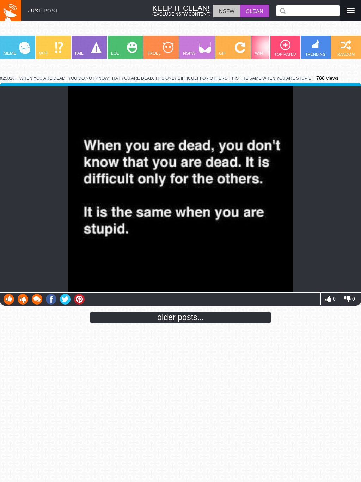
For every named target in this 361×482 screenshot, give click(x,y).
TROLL (154, 53)
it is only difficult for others (191, 78)
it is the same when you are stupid (271, 78)
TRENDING (315, 54)
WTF (43, 53)
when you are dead (42, 78)
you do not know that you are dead (110, 78)
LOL (115, 53)
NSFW (189, 53)
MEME (10, 53)
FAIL (79, 53)
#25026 (7, 78)
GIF (222, 53)
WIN (259, 53)
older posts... (180, 317)
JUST (43, 10)
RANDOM (346, 54)
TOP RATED (285, 54)
